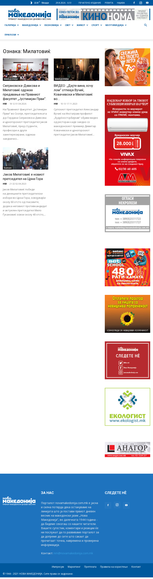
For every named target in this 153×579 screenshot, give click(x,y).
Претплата (90, 566)
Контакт (136, 566)
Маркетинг (74, 566)
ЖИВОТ (81, 25)
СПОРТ (95, 25)
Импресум (58, 566)
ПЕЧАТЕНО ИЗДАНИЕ (89, 2)
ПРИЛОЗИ (10, 34)
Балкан (8, 167)
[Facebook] (134, 3)
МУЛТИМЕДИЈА (114, 25)
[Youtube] (147, 3)
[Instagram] (141, 3)
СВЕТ (68, 25)
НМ (5, 103)
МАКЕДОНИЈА (30, 25)
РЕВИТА (109, 2)
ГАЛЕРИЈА (10, 25)
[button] (145, 25)
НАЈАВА (121, 2)
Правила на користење (114, 566)
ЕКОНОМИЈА (51, 25)
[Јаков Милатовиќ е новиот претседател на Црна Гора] (25, 158)
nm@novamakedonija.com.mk (73, 553)
